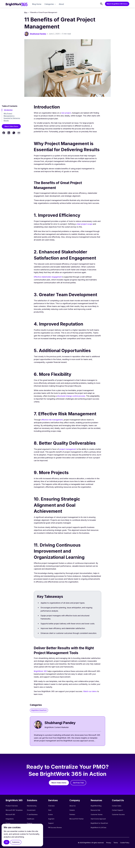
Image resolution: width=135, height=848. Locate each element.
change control (72, 396)
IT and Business (32, 814)
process (81, 396)
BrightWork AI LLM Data (98, 827)
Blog (25, 12)
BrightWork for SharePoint (99, 823)
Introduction (8, 110)
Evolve (50, 814)
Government (31, 810)
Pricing (8, 823)
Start (49, 810)
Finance (29, 823)
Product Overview (12, 806)
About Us (72, 806)
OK (6, 842)
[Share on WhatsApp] (14, 133)
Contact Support (117, 810)
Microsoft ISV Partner (76, 819)
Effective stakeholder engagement (48, 277)
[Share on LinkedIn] (9, 133)
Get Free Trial (78, 783)
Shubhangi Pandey (38, 34)
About (61, 4)
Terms (115, 842)
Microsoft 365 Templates (14, 810)
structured (61, 396)
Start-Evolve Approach (98, 819)
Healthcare (30, 819)
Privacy (108, 842)
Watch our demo (90, 691)
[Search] (101, 4)
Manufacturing (31, 806)
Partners (72, 814)
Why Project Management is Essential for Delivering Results (12, 117)
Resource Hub (95, 810)
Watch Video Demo (11, 126)
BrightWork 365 (40, 671)
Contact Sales (116, 806)
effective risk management (52, 420)
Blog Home (36, 4)
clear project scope (84, 224)
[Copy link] (19, 133)
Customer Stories (96, 814)
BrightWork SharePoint (39, 710)
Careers (72, 810)
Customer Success (118, 814)
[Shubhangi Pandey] (67, 731)
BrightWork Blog (96, 806)
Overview (51, 806)
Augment (51, 819)
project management (67, 449)
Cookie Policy (124, 842)
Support (51, 823)
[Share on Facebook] (4, 133)
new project (66, 113)
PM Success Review (55, 827)
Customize (16, 842)
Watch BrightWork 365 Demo (117, 4)
